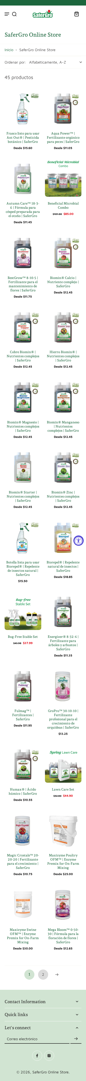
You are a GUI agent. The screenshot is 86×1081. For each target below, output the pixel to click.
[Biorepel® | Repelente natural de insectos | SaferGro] (63, 537)
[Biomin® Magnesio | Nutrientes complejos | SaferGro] (23, 397)
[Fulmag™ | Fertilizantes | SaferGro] (23, 686)
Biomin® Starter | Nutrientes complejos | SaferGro (23, 496)
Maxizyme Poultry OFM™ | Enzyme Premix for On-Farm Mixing (63, 861)
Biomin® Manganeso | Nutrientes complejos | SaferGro (63, 426)
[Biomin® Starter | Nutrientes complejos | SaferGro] (23, 467)
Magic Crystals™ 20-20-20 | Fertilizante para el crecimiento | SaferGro (23, 861)
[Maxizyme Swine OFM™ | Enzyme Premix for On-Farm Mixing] (23, 904)
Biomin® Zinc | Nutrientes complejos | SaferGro (63, 496)
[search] (14, 13)
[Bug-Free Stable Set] (23, 611)
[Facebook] (37, 1056)
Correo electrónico (22, 1039)
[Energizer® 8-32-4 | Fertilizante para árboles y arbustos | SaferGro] (63, 611)
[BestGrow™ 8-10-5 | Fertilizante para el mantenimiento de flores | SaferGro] (23, 252)
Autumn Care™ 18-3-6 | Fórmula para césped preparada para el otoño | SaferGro (23, 209)
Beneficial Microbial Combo (63, 205)
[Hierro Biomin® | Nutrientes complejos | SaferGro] (63, 327)
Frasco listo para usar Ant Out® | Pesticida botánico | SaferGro (22, 137)
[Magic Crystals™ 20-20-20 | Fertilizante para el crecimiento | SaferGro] (23, 830)
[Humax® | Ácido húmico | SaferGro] (23, 764)
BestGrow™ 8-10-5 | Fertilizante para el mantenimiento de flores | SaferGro (23, 284)
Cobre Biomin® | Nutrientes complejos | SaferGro (23, 356)
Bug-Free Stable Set (23, 637)
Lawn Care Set (63, 789)
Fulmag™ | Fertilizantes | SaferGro (23, 715)
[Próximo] (57, 975)
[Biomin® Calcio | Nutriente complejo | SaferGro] (63, 252)
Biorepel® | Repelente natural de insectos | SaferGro (63, 566)
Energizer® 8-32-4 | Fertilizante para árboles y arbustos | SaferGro (63, 643)
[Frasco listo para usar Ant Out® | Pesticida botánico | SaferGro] (23, 108)
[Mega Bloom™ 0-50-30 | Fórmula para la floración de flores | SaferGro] (63, 904)
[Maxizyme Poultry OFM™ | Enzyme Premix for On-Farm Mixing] (63, 830)
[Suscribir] (75, 1039)
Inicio (9, 49)
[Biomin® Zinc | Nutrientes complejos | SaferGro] (63, 467)
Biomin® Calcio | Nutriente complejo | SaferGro (63, 282)
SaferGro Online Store (50, 1072)
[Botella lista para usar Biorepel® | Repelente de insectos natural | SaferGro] (23, 537)
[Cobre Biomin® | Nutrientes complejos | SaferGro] (23, 327)
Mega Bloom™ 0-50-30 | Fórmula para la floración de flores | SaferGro (63, 936)
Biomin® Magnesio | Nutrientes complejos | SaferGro (23, 426)
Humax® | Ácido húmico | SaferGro (23, 791)
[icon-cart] (76, 13)
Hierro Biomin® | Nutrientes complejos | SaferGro (63, 356)
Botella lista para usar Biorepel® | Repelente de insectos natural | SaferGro (22, 568)
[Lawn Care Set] (63, 764)
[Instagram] (49, 1056)
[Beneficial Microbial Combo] (63, 178)
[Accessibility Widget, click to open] (78, 540)
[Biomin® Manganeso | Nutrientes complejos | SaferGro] (63, 397)
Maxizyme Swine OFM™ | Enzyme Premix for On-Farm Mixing (23, 936)
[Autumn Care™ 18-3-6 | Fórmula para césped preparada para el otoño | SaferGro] (23, 178)
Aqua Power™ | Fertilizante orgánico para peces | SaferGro (63, 137)
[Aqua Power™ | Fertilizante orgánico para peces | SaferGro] (63, 108)
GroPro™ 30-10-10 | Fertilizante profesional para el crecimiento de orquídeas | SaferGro (63, 719)
